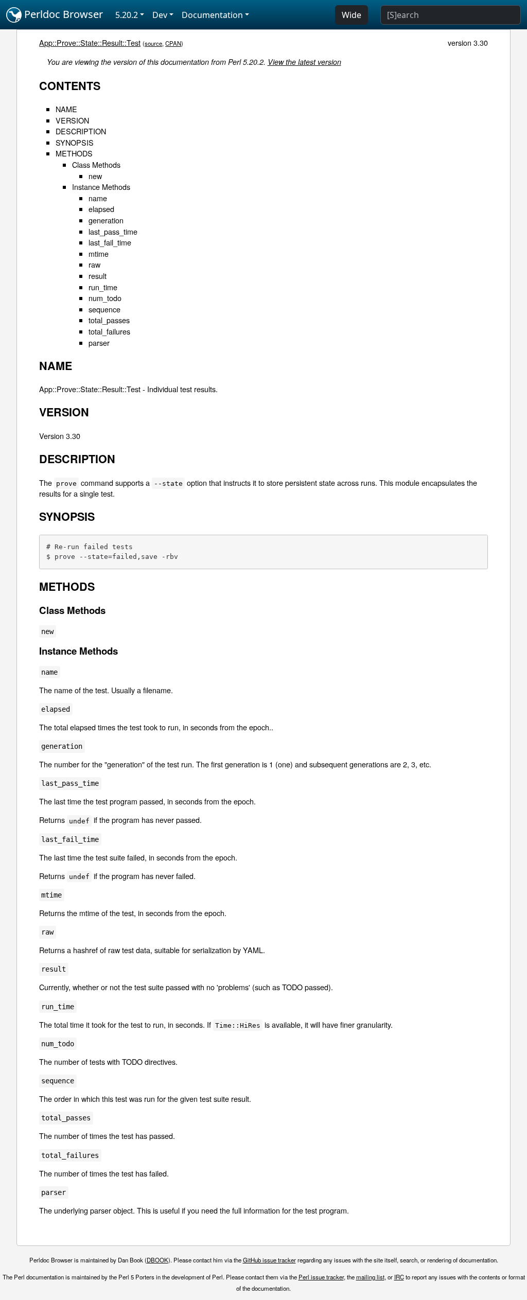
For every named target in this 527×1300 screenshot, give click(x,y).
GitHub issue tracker (269, 1260)
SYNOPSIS (75, 142)
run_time (103, 287)
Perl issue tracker (321, 1277)
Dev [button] (159, 15)
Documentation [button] (212, 15)
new (95, 175)
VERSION (72, 120)
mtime (99, 253)
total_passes (109, 319)
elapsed (101, 208)
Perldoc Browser (62, 14)
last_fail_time (110, 242)
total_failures (109, 331)
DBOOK (157, 1260)
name (98, 197)
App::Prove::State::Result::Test (89, 42)
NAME (66, 108)
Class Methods (96, 164)
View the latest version (304, 62)
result (98, 275)
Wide (351, 15)
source (153, 43)
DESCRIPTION (81, 131)
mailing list (370, 1277)
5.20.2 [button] (126, 15)
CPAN (173, 43)
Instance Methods (101, 186)
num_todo (105, 297)
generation (106, 220)
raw (94, 264)
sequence (104, 309)
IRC (399, 1277)
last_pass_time (113, 231)
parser (99, 342)
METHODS (74, 153)
